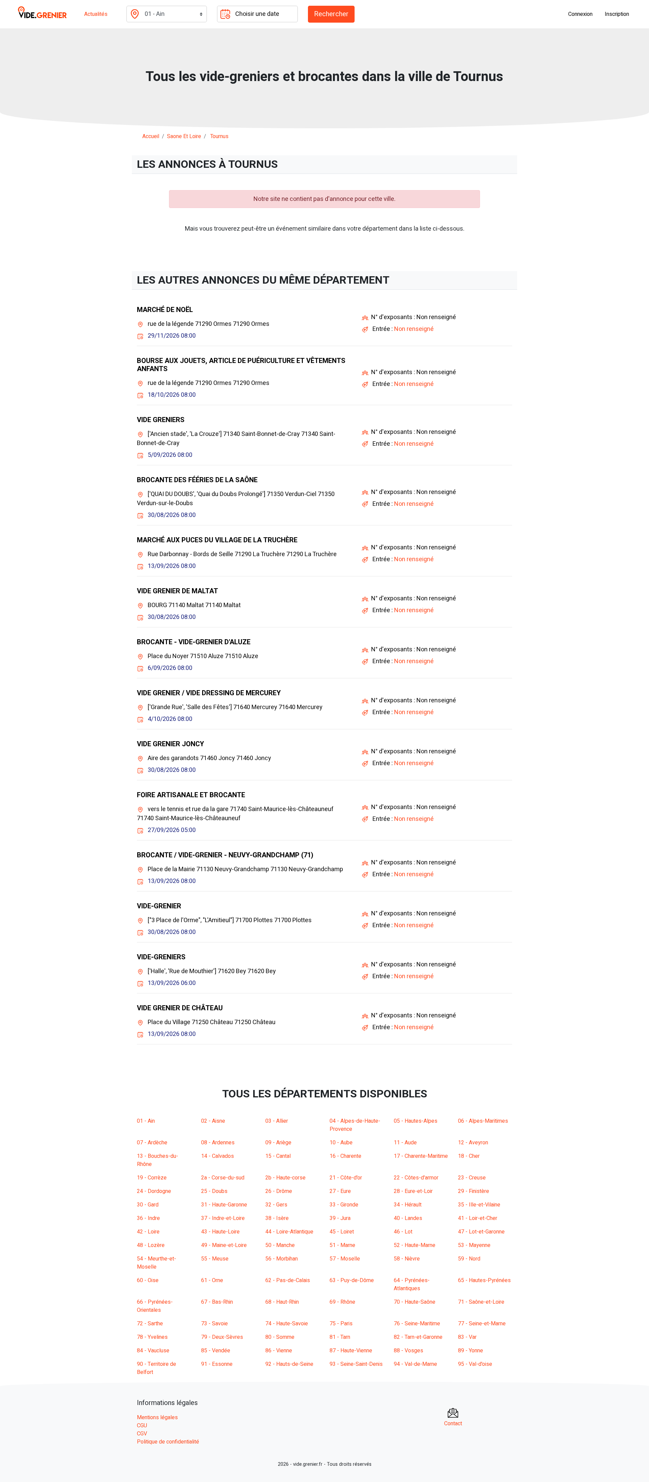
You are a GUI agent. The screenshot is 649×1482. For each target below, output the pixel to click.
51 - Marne (342, 1245)
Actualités (95, 14)
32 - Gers (276, 1205)
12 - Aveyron (473, 1143)
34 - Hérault (408, 1205)
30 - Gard (148, 1205)
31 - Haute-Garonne (224, 1205)
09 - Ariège (278, 1143)
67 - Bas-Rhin (217, 1302)
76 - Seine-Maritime (417, 1324)
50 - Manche (280, 1245)
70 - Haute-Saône (414, 1302)
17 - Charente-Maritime (421, 1156)
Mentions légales (157, 1417)
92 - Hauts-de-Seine (289, 1364)
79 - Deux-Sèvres (222, 1337)
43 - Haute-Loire (220, 1232)
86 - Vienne (278, 1351)
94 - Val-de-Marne (415, 1364)
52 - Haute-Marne (414, 1245)
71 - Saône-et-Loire (481, 1302)
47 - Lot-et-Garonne (481, 1232)
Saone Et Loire (184, 136)
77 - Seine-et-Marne (482, 1324)
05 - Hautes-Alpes (415, 1121)
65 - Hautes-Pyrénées (484, 1280)
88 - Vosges (408, 1351)
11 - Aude (405, 1143)
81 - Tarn (340, 1337)
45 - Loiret (342, 1232)
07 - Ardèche (152, 1143)
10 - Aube (341, 1143)
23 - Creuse (472, 1178)
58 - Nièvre (407, 1259)
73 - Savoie (214, 1324)
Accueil (150, 136)
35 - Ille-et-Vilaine (479, 1205)
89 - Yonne (470, 1351)
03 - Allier (276, 1121)
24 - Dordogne (154, 1191)
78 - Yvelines (152, 1337)
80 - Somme (279, 1337)
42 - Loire (148, 1232)
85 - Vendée (215, 1351)
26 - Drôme (278, 1191)
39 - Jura (340, 1218)
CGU (142, 1426)
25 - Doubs (214, 1191)
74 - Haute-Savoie (286, 1324)
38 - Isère (277, 1218)
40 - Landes (408, 1218)
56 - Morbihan (281, 1259)
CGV (142, 1434)
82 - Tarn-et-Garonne (418, 1337)
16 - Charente (345, 1156)
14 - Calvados (217, 1156)
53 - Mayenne (474, 1245)
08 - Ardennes (218, 1143)
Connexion (580, 14)
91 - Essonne (217, 1364)
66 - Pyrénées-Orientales (155, 1306)
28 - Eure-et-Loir (413, 1191)
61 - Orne (212, 1280)
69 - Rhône (342, 1302)
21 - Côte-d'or (346, 1178)
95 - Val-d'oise (475, 1364)
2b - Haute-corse (285, 1178)
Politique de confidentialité (168, 1442)
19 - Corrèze (152, 1178)
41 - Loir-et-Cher (477, 1218)
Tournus (219, 136)
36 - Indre (148, 1218)
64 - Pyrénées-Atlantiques (412, 1284)
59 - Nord (469, 1259)
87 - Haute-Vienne (351, 1351)
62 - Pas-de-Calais (287, 1280)
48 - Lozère (151, 1245)
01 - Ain (146, 1121)
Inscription (617, 14)
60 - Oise (148, 1280)
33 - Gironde (344, 1205)
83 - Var (467, 1337)
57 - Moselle (345, 1259)
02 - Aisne (213, 1121)
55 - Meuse (215, 1259)
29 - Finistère (473, 1191)
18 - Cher (469, 1156)
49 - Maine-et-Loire (224, 1245)
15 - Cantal (278, 1156)
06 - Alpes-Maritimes (483, 1121)
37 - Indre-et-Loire (223, 1218)
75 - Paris (341, 1324)
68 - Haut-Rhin (282, 1302)
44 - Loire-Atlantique (289, 1232)
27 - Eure (340, 1191)
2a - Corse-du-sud (222, 1178)
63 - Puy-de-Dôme (352, 1280)
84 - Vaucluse (153, 1351)
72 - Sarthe (150, 1324)
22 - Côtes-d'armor (416, 1178)
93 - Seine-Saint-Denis (356, 1364)
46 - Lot (403, 1232)
